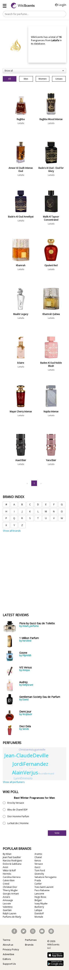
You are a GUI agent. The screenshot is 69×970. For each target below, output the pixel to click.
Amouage (8, 900)
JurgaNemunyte (22, 759)
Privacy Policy (11, 949)
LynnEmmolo (23, 778)
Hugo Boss (40, 896)
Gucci (37, 867)
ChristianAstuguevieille (32, 749)
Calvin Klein (9, 880)
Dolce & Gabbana (12, 863)
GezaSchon (21, 768)
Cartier (38, 883)
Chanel (38, 857)
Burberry (39, 906)
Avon (5, 867)
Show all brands (12, 530)
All (9, 78)
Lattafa (20, 123)
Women (42, 78)
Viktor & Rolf (9, 870)
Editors (7, 959)
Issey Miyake (41, 903)
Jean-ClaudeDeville (26, 755)
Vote (57, 833)
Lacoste (7, 903)
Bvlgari (38, 900)
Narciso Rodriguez (12, 860)
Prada (38, 880)
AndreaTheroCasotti (32, 768)
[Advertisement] (34, 550)
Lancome (39, 893)
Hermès (7, 873)
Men (26, 78)
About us (8, 944)
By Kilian (7, 853)
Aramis (38, 853)
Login (62, 5)
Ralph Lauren (9, 913)
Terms (6, 940)
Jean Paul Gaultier (12, 857)
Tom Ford (40, 870)
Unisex (58, 78)
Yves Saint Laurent (44, 887)
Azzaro (6, 896)
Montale (39, 916)
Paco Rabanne (42, 890)
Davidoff (39, 913)
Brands (29, 944)
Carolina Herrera (11, 877)
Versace (39, 863)
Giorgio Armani (11, 893)
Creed (6, 883)
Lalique (38, 910)
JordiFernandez (30, 763)
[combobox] (34, 70)
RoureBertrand (46, 773)
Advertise (8, 954)
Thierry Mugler (10, 890)
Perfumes (31, 940)
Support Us (9, 964)
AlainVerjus (25, 772)
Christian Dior (10, 887)
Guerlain (7, 910)
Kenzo (38, 860)
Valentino (8, 906)
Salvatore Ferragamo (45, 877)
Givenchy (39, 873)
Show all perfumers (14, 782)
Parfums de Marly (12, 916)
